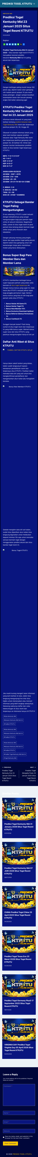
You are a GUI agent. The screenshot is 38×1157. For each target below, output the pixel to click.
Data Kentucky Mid (10, 716)
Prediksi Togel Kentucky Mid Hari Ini (15, 754)
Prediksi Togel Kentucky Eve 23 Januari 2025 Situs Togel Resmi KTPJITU (9, 774)
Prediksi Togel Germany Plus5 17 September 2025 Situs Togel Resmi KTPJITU (19, 1003)
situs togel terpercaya (19, 285)
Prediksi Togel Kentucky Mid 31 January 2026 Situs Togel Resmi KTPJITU (18, 827)
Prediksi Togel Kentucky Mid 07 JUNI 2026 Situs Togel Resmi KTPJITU (18, 871)
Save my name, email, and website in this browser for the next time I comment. (19, 1137)
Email (6, 1122)
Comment (8, 1086)
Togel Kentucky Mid (10, 758)
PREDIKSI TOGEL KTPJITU (22, 1154)
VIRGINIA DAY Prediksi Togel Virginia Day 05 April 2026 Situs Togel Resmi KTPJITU (18, 1047)
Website (7, 1131)
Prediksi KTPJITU (9, 724)
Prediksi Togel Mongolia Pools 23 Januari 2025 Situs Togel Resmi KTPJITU (29, 774)
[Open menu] (34, 3)
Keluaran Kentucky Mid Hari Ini (13, 720)
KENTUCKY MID (7, 13)
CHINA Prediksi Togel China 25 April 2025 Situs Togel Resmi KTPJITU (18, 915)
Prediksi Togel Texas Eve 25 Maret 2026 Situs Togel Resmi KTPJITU (17, 959)
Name (7, 1113)
